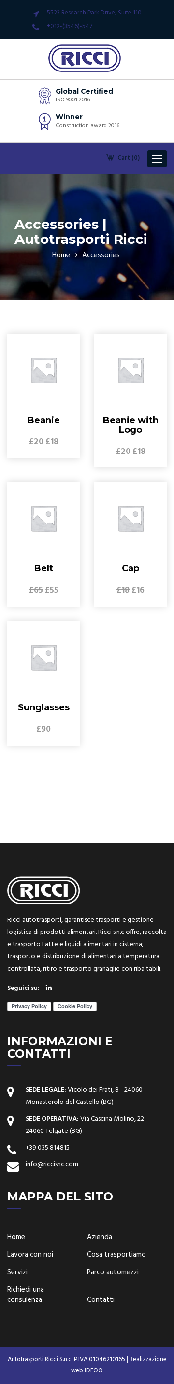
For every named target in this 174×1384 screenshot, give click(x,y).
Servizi (17, 1273)
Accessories (101, 255)
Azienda (99, 1237)
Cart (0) (128, 158)
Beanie (44, 420)
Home (61, 255)
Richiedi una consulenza (25, 1295)
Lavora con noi (30, 1255)
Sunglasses (44, 707)
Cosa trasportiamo (116, 1255)
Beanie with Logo (131, 425)
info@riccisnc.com (52, 1164)
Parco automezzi (113, 1273)
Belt (43, 568)
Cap (130, 568)
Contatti (101, 1300)
